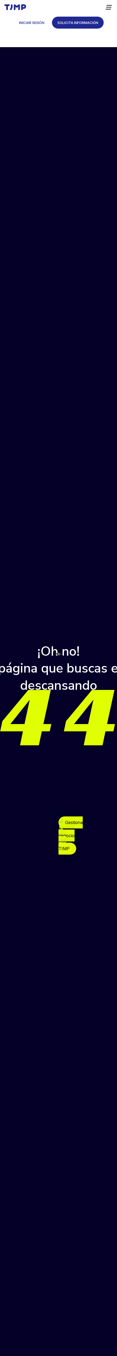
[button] (108, 7)
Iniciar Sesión (31, 22)
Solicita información (77, 22)
